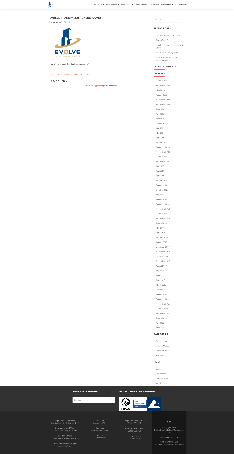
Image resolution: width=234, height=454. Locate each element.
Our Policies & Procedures (160, 4)
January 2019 (161, 199)
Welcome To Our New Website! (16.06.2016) (69, 74)
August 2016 (161, 318)
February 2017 (162, 289)
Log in (158, 369)
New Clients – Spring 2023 (167, 52)
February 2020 (162, 180)
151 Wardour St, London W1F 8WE (64, 438)
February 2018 (162, 237)
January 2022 (161, 118)
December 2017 (163, 247)
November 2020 (163, 152)
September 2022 (163, 104)
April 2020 (160, 175)
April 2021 (160, 137)
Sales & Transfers (163, 40)
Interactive (140, 4)
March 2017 (161, 285)
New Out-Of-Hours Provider (168, 35)
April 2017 (160, 280)
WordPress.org (162, 383)
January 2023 (161, 95)
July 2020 (160, 166)
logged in (97, 85)
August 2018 (161, 223)
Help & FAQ (126, 4)
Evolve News (161, 341)
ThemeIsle (179, 444)
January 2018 (161, 242)
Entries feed (161, 373)
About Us (98, 4)
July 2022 (160, 114)
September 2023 (163, 85)
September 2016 (163, 313)
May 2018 (160, 228)
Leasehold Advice (163, 350)
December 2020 (163, 147)
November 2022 (163, 99)
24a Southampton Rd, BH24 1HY (65, 423)
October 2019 (162, 190)
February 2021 (162, 142)
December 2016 (163, 299)
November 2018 (163, 209)
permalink (87, 64)
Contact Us (180, 4)
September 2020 (163, 161)
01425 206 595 (134, 423)
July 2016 (160, 323)
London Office (100, 437)
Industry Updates (163, 346)
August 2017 (161, 266)
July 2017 (160, 270)
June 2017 (160, 275)
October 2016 (162, 308)
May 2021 (160, 133)
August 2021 (161, 123)
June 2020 (160, 171)
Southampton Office (99, 430)
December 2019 (163, 185)
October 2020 (162, 156)
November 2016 (163, 304)
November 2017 (163, 251)
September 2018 (163, 218)
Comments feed (162, 378)
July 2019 (160, 194)
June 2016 (160, 327)
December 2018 (163, 204)
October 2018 (162, 213)
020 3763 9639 (134, 438)
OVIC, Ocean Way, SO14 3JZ (65, 430)
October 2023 (162, 80)
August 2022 (161, 109)
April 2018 (160, 232)
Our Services (111, 4)
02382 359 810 (134, 431)
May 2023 (160, 90)
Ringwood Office (100, 423)
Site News (160, 355)
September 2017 (163, 261)
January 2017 (161, 294)
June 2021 (160, 128)
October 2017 (162, 256)
